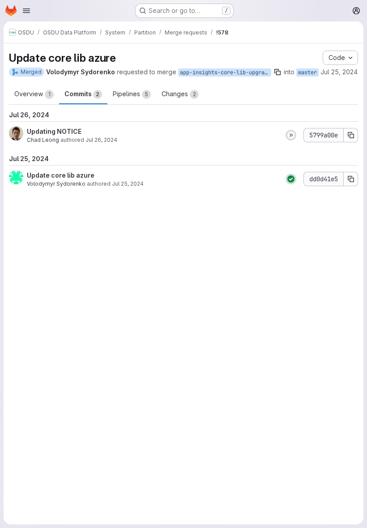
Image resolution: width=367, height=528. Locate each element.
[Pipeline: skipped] (291, 135)
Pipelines (130, 94)
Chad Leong (43, 139)
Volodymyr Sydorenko (56, 183)
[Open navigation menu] (26, 11)
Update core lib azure (60, 175)
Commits (81, 94)
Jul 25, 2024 (339, 72)
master (307, 72)
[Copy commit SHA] (351, 135)
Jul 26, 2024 (101, 139)
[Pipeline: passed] (291, 179)
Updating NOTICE (54, 131)
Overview (32, 94)
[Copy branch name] (277, 72)
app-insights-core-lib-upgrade (225, 72)
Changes (179, 94)
